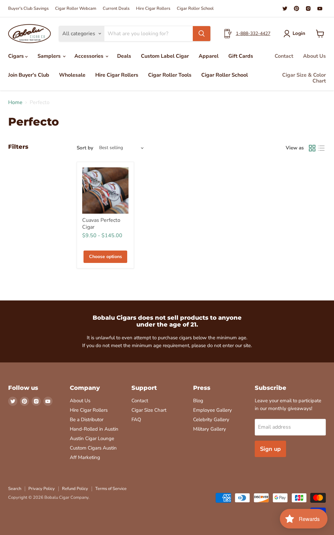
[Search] (201, 33)
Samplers (50, 56)
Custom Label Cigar (165, 56)
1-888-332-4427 (253, 33)
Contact (284, 56)
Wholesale (72, 75)
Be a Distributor (86, 419)
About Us (314, 56)
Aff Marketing (85, 457)
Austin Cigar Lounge (92, 438)
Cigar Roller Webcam (75, 8)
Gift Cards (240, 56)
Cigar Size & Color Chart (304, 77)
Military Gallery (209, 429)
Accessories (89, 56)
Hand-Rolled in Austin (94, 429)
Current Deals (116, 8)
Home (15, 102)
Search (14, 489)
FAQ (136, 419)
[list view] (321, 148)
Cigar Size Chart (148, 410)
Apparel (209, 56)
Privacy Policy (41, 489)
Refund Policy (75, 489)
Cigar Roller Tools (169, 75)
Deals (124, 56)
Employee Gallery (212, 410)
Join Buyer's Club (28, 75)
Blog (198, 400)
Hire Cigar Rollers (153, 8)
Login (299, 33)
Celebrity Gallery (211, 419)
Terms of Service (111, 489)
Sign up (270, 449)
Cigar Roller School (195, 8)
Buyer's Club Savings (28, 8)
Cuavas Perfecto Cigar (101, 224)
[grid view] (312, 148)
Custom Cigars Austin (93, 448)
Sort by (85, 148)
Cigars (16, 56)
